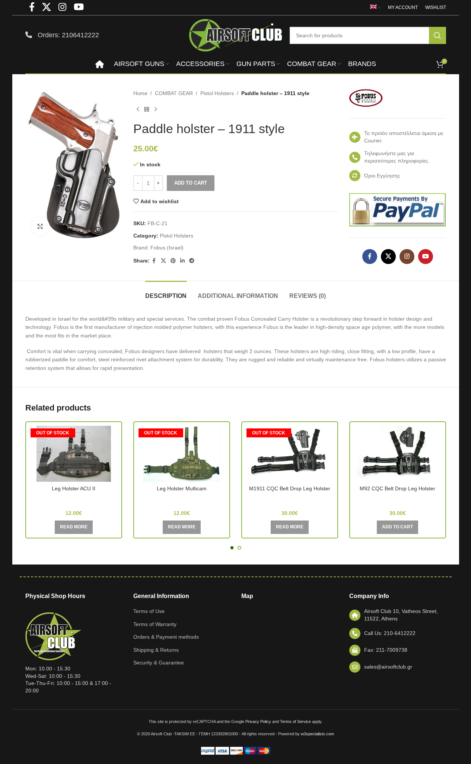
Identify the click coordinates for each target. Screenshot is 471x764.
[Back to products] (146, 109)
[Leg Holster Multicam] (181, 454)
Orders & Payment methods (166, 637)
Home (140, 93)
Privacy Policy (258, 721)
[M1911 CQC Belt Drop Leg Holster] (289, 454)
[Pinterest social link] (173, 261)
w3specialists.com (317, 734)
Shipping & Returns (156, 650)
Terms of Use (149, 611)
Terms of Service (295, 721)
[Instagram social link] (407, 256)
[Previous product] (137, 109)
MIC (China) (73, 499)
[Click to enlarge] (40, 226)
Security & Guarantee (158, 663)
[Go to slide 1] (232, 548)
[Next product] (155, 109)
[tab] (166, 292)
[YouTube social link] (425, 256)
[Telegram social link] (192, 261)
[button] (397, 527)
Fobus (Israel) (167, 248)
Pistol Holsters (217, 93)
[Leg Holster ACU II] (74, 454)
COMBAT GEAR (174, 93)
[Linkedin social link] (182, 261)
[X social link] (163, 261)
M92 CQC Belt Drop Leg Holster (397, 488)
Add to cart (190, 183)
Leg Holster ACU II (73, 488)
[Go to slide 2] (239, 548)
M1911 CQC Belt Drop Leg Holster (289, 488)
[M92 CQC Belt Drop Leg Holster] (397, 454)
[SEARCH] (437, 35)
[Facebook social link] (154, 261)
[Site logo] (235, 35)
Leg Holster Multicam (182, 488)
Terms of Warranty (154, 624)
